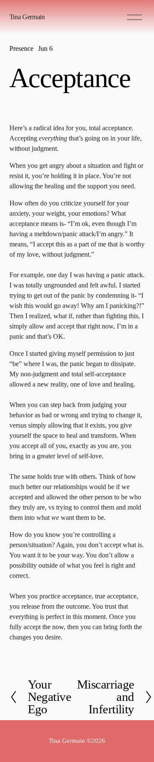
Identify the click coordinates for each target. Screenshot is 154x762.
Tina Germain (27, 17)
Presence (21, 48)
